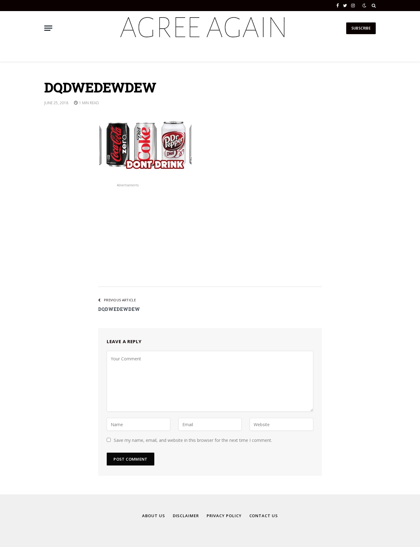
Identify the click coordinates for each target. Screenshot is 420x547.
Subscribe (360, 28)
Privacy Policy (224, 515)
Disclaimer (186, 515)
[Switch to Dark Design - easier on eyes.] (364, 5)
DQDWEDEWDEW (119, 309)
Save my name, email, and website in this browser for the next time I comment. (193, 440)
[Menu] (48, 28)
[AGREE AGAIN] (201, 28)
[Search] (373, 5)
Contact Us (263, 515)
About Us (153, 515)
